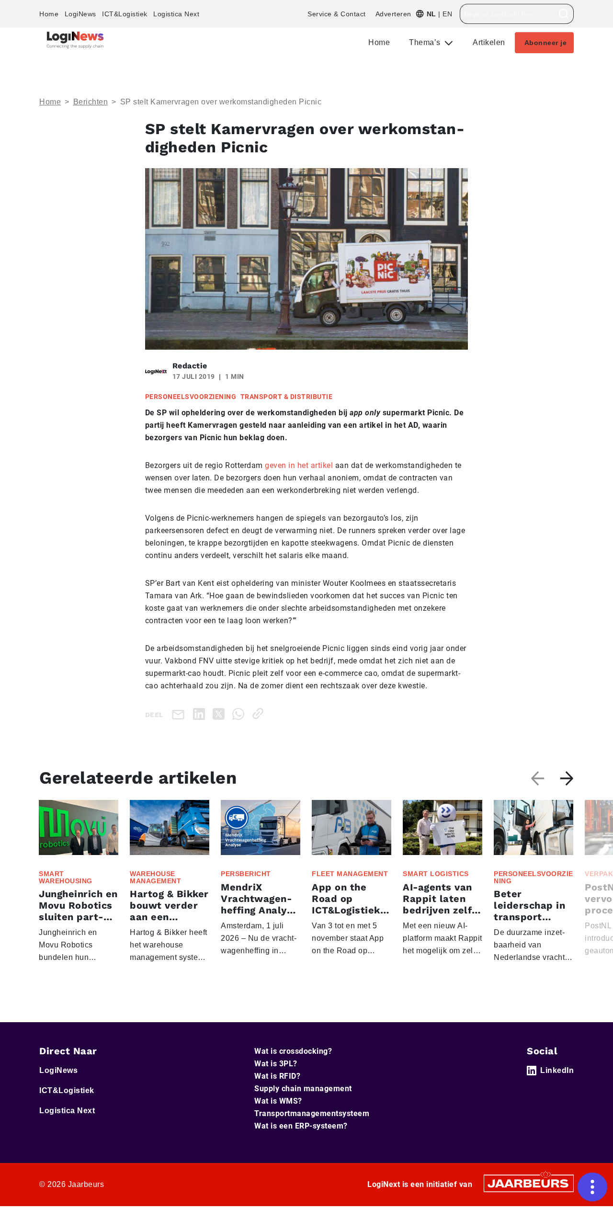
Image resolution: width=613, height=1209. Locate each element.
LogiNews (80, 14)
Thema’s (426, 42)
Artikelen (489, 42)
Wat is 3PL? (275, 1063)
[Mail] (180, 714)
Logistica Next (176, 14)
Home (48, 14)
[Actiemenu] (592, 1187)
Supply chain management (303, 1088)
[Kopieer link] (260, 713)
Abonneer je (545, 42)
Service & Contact (336, 14)
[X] (220, 713)
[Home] (75, 40)
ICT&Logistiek (125, 14)
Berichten (90, 102)
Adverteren (393, 14)
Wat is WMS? (278, 1101)
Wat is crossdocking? (293, 1051)
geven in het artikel (299, 465)
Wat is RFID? (277, 1076)
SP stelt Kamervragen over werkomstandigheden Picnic (221, 102)
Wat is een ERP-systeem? (301, 1125)
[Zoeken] (564, 14)
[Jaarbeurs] (529, 1182)
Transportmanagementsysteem (311, 1113)
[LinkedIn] (201, 713)
